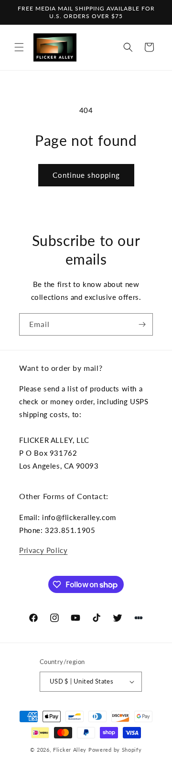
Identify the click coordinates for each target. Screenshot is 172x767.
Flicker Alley (69, 750)
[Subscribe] (141, 324)
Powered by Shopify (115, 750)
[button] (19, 47)
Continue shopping (86, 175)
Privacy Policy (43, 550)
